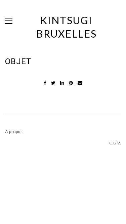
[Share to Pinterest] (71, 83)
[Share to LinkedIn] (63, 83)
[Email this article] (80, 83)
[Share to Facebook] (46, 83)
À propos (14, 131)
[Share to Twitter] (54, 83)
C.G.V (114, 142)
